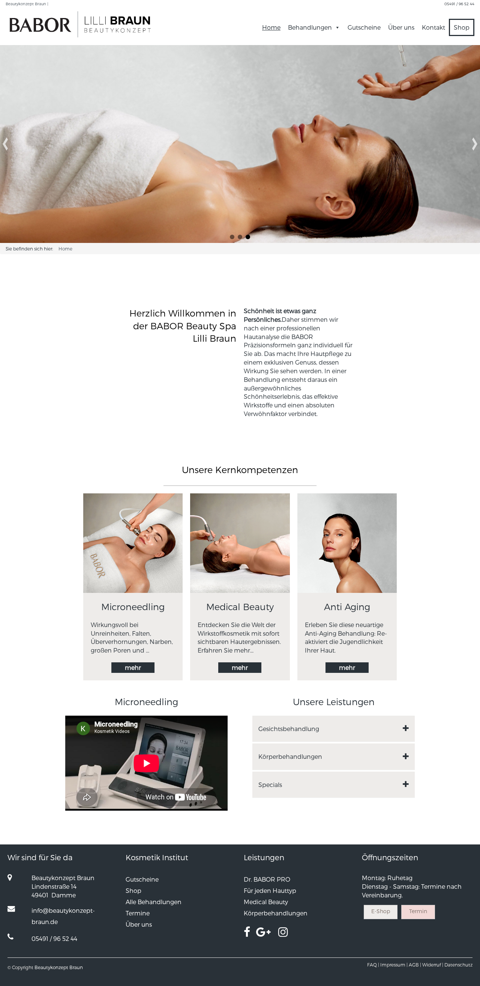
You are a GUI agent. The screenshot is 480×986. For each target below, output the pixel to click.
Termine (138, 913)
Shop (462, 27)
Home (271, 27)
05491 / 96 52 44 (459, 4)
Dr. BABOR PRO (267, 879)
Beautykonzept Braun (58, 967)
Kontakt (433, 27)
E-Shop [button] (380, 911)
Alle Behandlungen (154, 901)
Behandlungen (310, 27)
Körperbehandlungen (276, 913)
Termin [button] (418, 911)
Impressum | (394, 964)
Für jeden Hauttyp (270, 890)
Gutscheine (364, 27)
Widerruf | (432, 964)
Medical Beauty (266, 901)
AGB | (415, 964)
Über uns (401, 27)
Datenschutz (458, 964)
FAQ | (373, 964)
